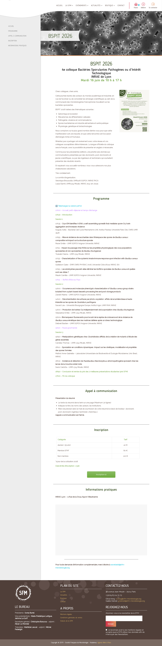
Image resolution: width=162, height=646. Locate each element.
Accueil (59, 6)
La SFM (68, 6)
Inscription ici (101, 474)
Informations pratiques (17, 46)
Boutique (109, 6)
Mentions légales (66, 614)
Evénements (81, 6)
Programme (12, 31)
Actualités (96, 6)
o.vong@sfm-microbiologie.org (128, 599)
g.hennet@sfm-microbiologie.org (131, 601)
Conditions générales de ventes (71, 618)
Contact (121, 6)
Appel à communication (17, 36)
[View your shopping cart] (136, 4)
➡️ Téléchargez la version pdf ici (68, 206)
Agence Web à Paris (104, 643)
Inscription (12, 41)
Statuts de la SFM (66, 621)
